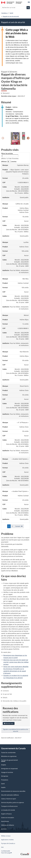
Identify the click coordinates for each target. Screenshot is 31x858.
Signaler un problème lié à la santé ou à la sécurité (15, 730)
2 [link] (13, 526)
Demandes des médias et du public (14, 701)
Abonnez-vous (9, 723)
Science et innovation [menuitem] (7, 817)
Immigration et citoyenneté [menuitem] (9, 768)
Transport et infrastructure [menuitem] (9, 806)
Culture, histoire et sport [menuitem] (8, 799)
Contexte (6, 691)
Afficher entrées (8, 161)
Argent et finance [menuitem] (6, 814)
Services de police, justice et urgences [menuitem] (12, 802)
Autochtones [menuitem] (5, 821)
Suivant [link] (17, 526)
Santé (11, 13)
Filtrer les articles (7, 153)
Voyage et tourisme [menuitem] (7, 772)
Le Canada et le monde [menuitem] (8, 810)
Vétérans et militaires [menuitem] (7, 825)
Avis (2, 847)
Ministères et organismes (9, 756)
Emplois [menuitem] (3, 765)
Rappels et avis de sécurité (11, 16)
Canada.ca (4, 13)
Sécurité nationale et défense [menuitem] (10, 795)
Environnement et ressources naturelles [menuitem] (13, 791)
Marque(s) (6, 93)
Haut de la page (6, 853)
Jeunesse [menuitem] (4, 829)
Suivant (28, 138)
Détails (5, 697)
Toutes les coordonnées (8, 752)
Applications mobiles (7, 840)
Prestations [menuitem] (4, 780)
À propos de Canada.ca (8, 843)
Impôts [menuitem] (3, 787)
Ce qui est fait (7, 694)
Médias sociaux (5, 836)
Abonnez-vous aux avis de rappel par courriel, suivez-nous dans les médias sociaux (16, 662)
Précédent (3, 138)
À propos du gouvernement (9, 760)
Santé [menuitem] (3, 784)
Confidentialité (5, 851)
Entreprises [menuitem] (4, 776)
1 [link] (10, 526)
